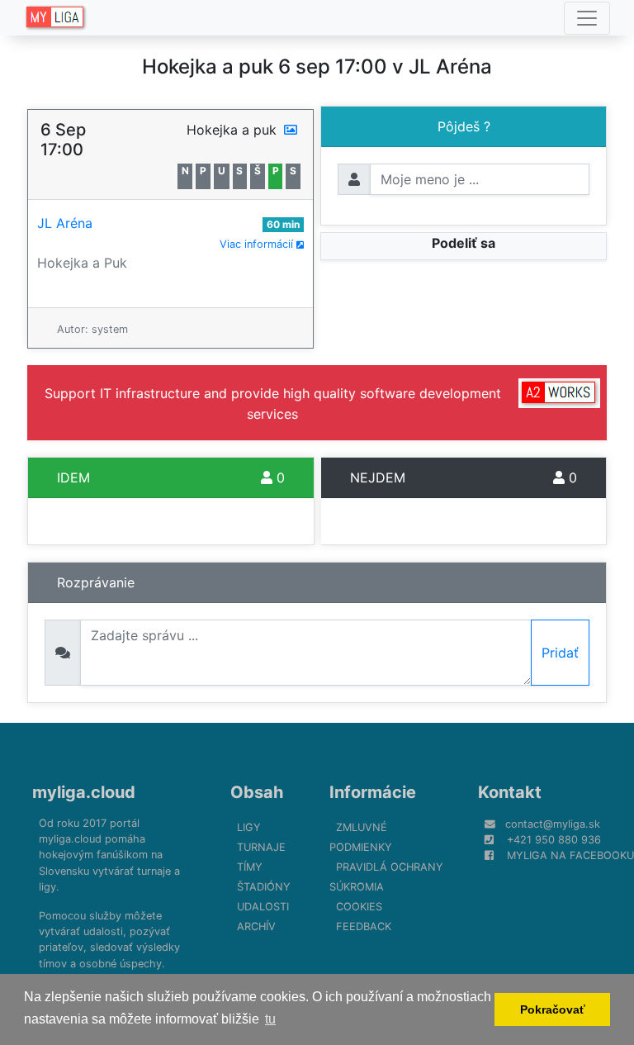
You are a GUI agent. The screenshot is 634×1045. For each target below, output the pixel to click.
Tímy (250, 867)
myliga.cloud (83, 792)
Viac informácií (258, 244)
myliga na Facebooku (570, 855)
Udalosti (263, 906)
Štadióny (264, 887)
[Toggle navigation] (587, 18)
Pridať (560, 652)
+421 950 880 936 (554, 840)
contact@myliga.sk (552, 824)
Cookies (359, 906)
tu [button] (270, 1019)
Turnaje (261, 847)
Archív (256, 926)
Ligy (249, 827)
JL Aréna (64, 223)
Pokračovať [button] (552, 1009)
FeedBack (363, 926)
